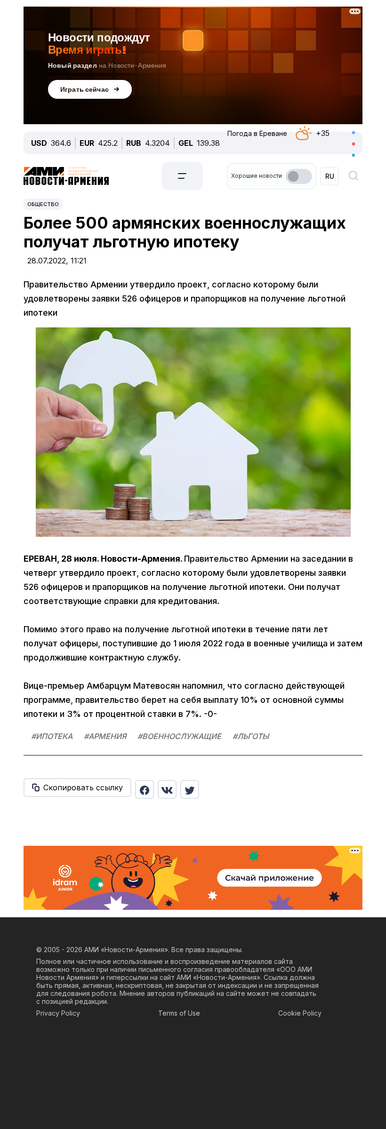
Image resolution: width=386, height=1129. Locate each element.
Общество (43, 204)
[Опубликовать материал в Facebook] (144, 789)
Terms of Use (179, 1013)
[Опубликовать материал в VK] (167, 789)
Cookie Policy (300, 1013)
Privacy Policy (58, 1013)
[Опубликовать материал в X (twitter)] (190, 789)
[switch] (299, 176)
